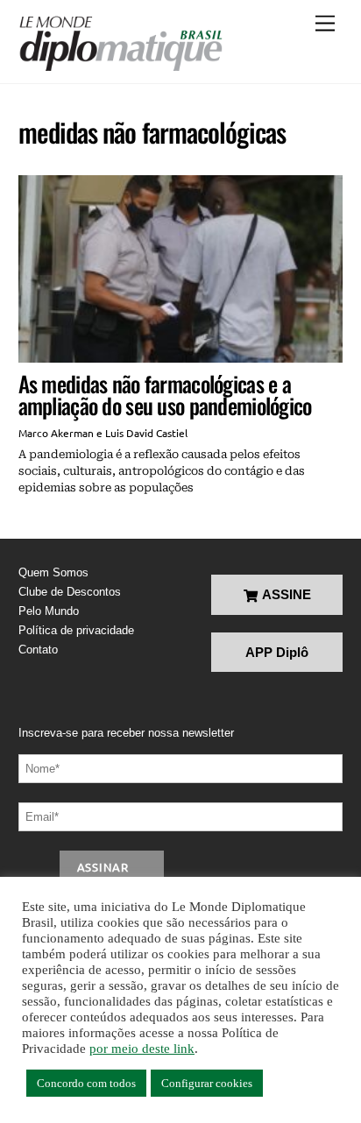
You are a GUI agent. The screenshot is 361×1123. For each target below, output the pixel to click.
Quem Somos (53, 572)
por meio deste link (142, 1049)
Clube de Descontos (69, 591)
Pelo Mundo (48, 611)
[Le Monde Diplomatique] (120, 43)
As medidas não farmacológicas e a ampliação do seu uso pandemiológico (165, 394)
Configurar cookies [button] (206, 1083)
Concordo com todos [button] (86, 1083)
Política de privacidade (76, 630)
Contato (38, 649)
